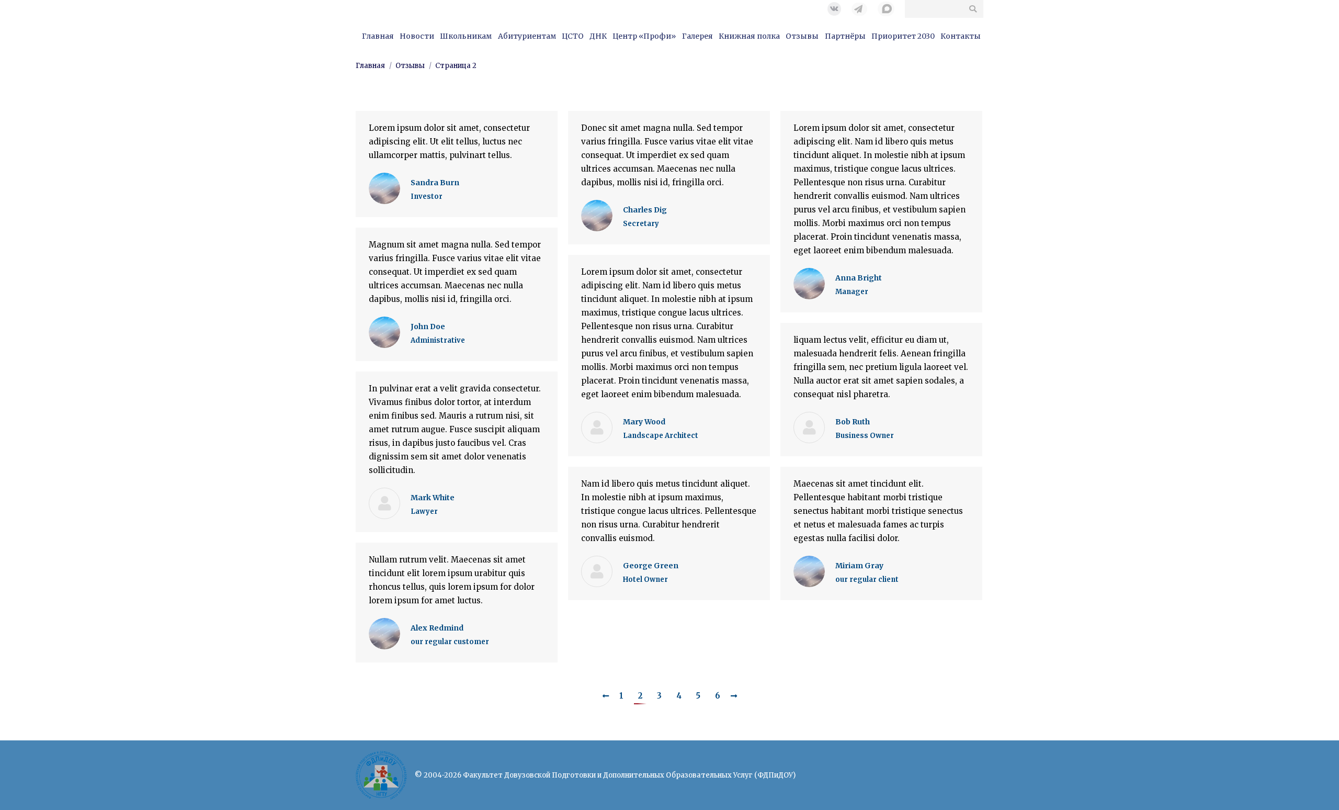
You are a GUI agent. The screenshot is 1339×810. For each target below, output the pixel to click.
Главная (370, 65)
